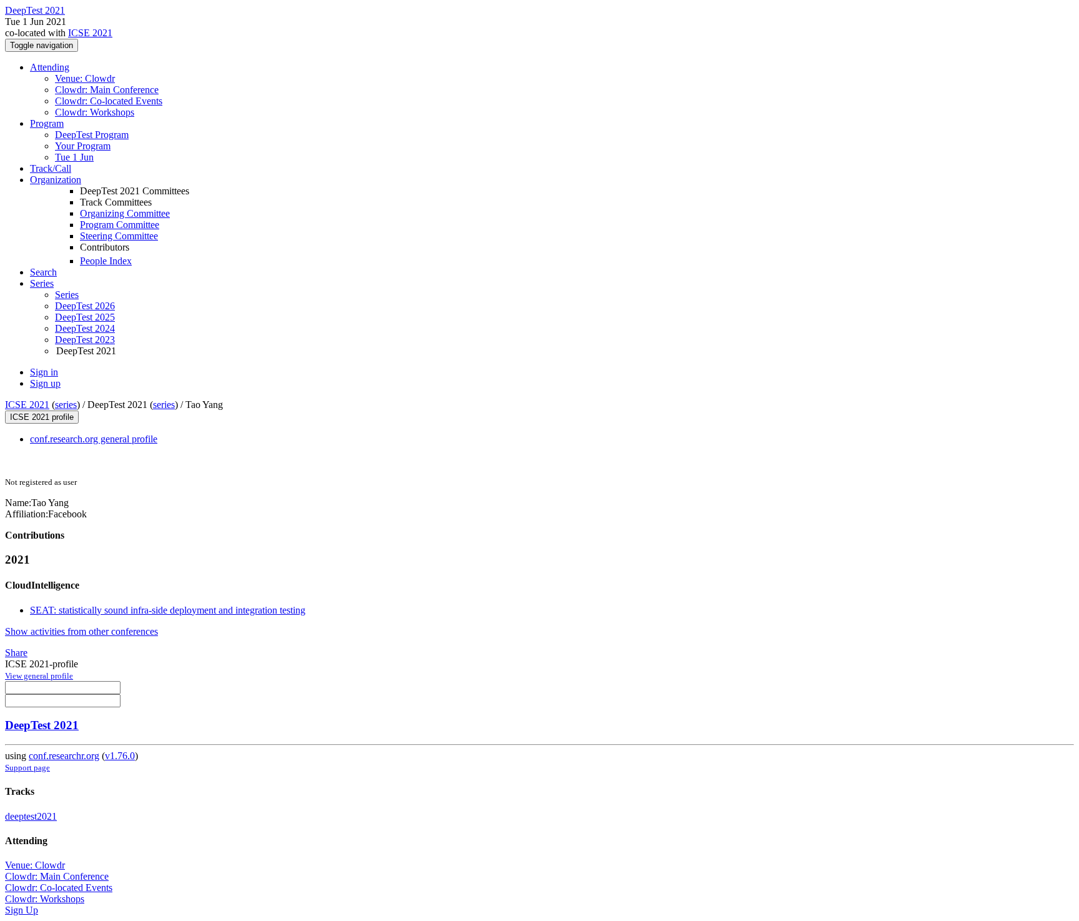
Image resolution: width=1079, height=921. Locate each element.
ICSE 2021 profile (42, 417)
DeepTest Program (92, 134)
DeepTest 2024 (85, 328)
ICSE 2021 (90, 32)
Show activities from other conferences (81, 631)
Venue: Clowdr (85, 78)
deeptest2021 (31, 816)
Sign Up (21, 910)
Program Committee (119, 224)
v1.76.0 (120, 755)
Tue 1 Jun (74, 157)
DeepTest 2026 (85, 306)
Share (16, 652)
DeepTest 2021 (42, 725)
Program (47, 123)
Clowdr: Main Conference (107, 89)
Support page (27, 767)
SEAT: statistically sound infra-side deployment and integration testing (167, 610)
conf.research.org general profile (93, 439)
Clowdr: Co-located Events (108, 101)
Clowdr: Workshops (94, 112)
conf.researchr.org (64, 755)
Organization (55, 179)
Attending (49, 67)
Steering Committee (119, 236)
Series (67, 294)
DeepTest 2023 (85, 339)
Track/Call (50, 168)
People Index (106, 261)
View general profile (39, 675)
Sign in (44, 372)
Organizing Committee (125, 213)
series (66, 404)
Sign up (45, 383)
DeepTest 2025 (85, 317)
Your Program (83, 146)
